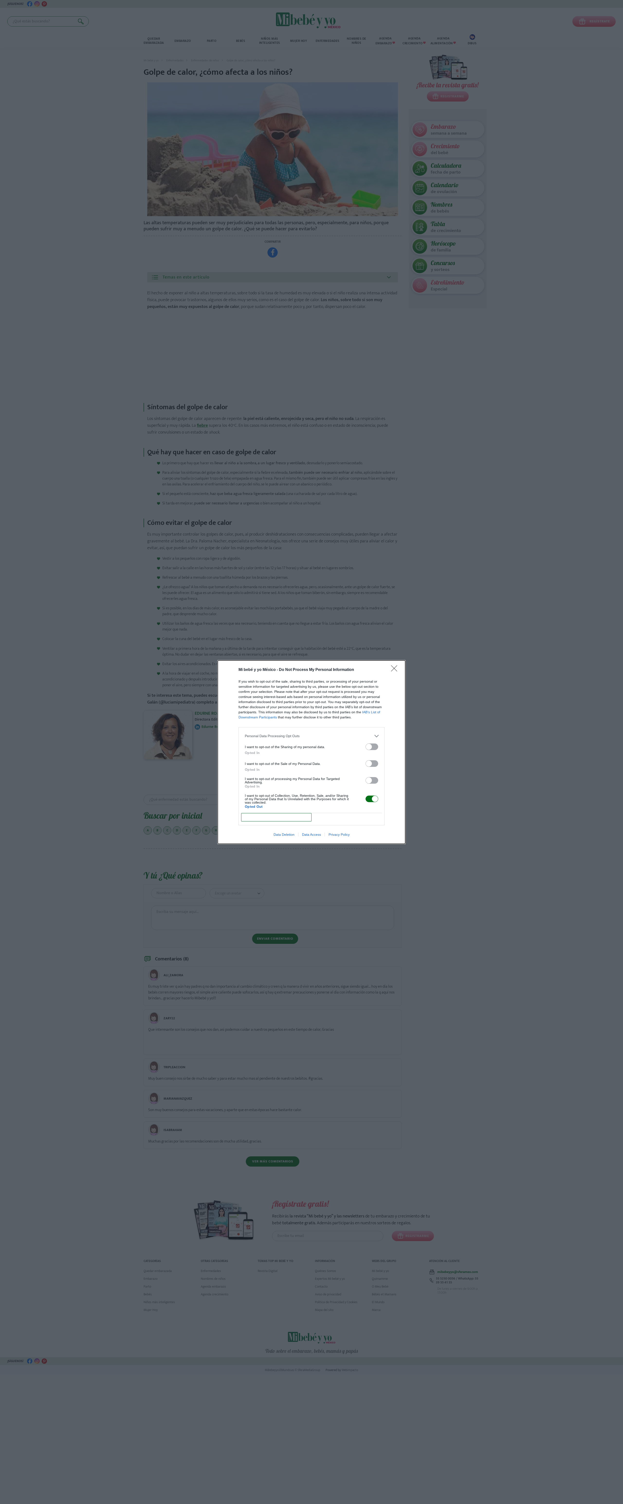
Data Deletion (284, 834)
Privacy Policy (339, 834)
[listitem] (311, 736)
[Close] (395, 670)
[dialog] (311, 752)
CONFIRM (276, 817)
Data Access (311, 834)
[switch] (372, 746)
